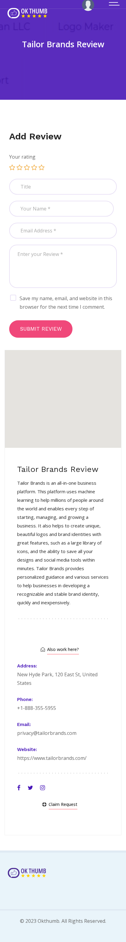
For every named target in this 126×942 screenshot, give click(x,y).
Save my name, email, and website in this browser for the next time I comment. (66, 302)
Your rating (22, 156)
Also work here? (63, 649)
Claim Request (63, 804)
